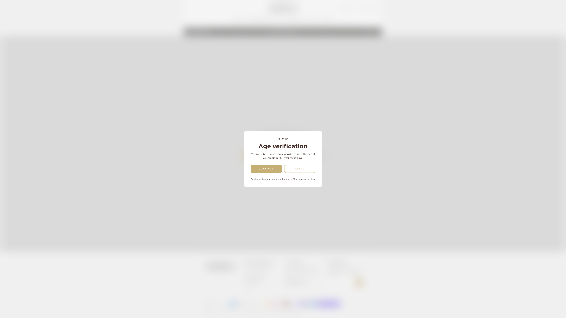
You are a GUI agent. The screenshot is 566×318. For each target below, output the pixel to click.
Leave (299, 168)
